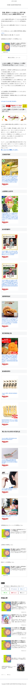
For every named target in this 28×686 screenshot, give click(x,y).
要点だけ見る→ (12, 57)
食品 (3, 583)
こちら (2, 33)
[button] (22, 592)
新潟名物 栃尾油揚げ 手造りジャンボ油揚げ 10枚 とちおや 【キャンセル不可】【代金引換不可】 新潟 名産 (10, 421)
